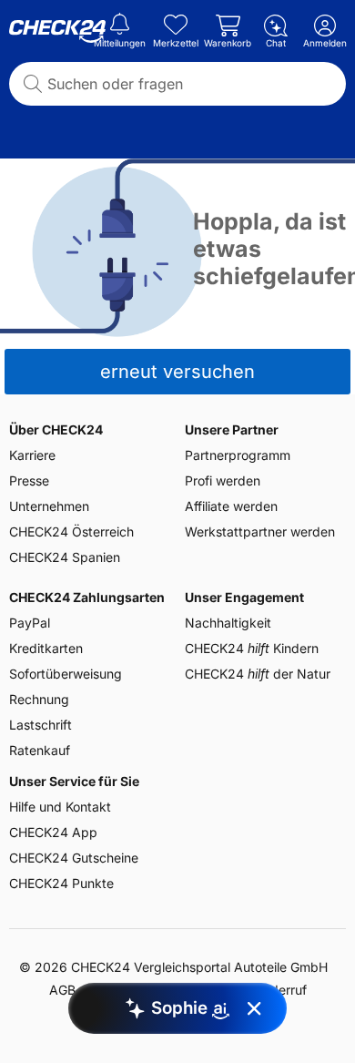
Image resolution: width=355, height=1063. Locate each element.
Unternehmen (49, 506)
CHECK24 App (53, 832)
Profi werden (222, 480)
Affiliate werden (231, 506)
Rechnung (39, 699)
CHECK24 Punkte (61, 883)
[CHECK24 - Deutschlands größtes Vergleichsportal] (57, 32)
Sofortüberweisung (65, 673)
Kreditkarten (46, 648)
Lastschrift (40, 724)
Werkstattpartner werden (260, 531)
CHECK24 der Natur (257, 673)
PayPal (29, 622)
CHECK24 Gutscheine (73, 857)
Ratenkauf (39, 750)
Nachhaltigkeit (228, 622)
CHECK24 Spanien (64, 557)
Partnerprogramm (237, 455)
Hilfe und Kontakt (60, 806)
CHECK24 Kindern (252, 648)
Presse (29, 480)
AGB (62, 989)
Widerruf (281, 989)
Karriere (32, 455)
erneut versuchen (177, 372)
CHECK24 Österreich (71, 531)
